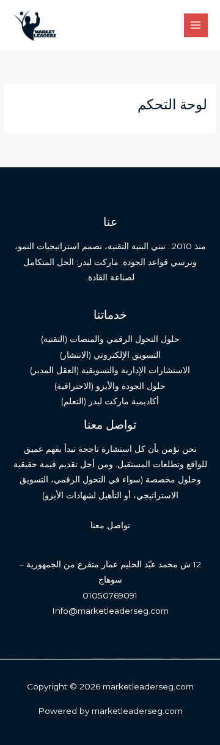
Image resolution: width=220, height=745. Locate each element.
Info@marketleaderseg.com (110, 611)
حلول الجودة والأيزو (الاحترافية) (110, 386)
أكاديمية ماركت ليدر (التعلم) (110, 401)
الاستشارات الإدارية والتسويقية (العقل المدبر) (110, 370)
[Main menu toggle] (196, 25)
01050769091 (110, 595)
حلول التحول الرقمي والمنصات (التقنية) (110, 339)
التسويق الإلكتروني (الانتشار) (110, 355)
